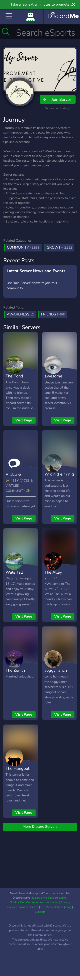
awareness (20, 314)
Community (23, 247)
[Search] (6, 32)
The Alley (53, 572)
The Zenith (15, 670)
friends (53, 314)
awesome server (53, 379)
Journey (14, 119)
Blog (68, 907)
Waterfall (14, 572)
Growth (59, 247)
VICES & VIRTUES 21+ (18, 477)
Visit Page (23, 420)
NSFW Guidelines (51, 907)
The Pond (14, 376)
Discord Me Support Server (50, 898)
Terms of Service (27, 907)
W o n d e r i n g (59, 474)
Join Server (61, 99)
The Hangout (17, 768)
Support (40, 912)
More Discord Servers (40, 826)
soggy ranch (55, 670)
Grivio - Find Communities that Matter (34, 902)
